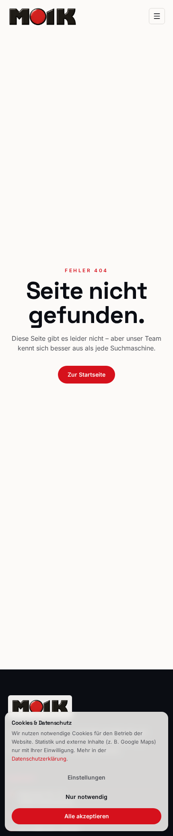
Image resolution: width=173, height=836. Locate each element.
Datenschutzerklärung (39, 758)
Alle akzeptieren (86, 816)
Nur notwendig (86, 796)
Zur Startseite (86, 374)
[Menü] (157, 16)
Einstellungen (86, 777)
